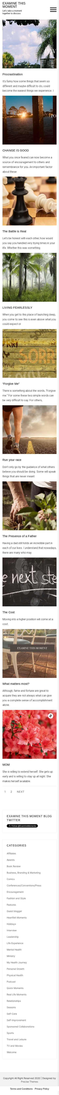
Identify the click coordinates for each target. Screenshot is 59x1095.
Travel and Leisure (16, 1039)
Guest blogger (14, 911)
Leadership (13, 936)
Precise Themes (29, 1081)
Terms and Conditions (21, 1088)
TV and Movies (15, 1045)
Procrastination (12, 74)
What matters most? (15, 683)
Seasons (11, 1007)
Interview (12, 930)
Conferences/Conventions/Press (24, 885)
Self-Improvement (16, 1020)
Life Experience (15, 943)
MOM (6, 764)
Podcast (11, 981)
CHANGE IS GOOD (15, 150)
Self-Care (12, 1013)
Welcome (11, 1052)
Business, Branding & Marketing (24, 872)
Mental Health (14, 949)
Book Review (13, 866)
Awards (11, 859)
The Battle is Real (14, 231)
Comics (11, 879)
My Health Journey (17, 962)
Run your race (11, 460)
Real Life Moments (16, 994)
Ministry (11, 956)
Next (20, 791)
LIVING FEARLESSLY (17, 307)
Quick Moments (15, 988)
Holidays (11, 924)
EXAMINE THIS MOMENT (13, 5)
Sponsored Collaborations (20, 1026)
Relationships (14, 1000)
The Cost (8, 612)
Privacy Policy (42, 1088)
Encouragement (15, 891)
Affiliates (11, 853)
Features (11, 904)
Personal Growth (15, 968)
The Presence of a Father (19, 536)
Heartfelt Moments (17, 917)
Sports (10, 1033)
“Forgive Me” (11, 383)
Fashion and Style (16, 898)
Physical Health (15, 975)
